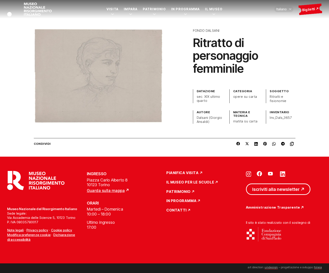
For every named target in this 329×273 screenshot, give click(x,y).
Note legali (15, 230)
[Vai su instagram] (248, 173)
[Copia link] (292, 144)
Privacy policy (37, 230)
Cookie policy (61, 230)
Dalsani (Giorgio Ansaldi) (209, 120)
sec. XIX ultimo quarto (208, 99)
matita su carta (245, 121)
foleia (318, 267)
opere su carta (245, 97)
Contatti (176, 210)
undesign (271, 267)
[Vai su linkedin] (282, 173)
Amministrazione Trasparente (273, 207)
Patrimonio (154, 9)
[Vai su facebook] (259, 173)
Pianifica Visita (182, 173)
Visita (112, 9)
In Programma (185, 9)
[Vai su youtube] (271, 173)
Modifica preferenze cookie (29, 235)
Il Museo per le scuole (190, 182)
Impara (130, 9)
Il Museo (213, 9)
